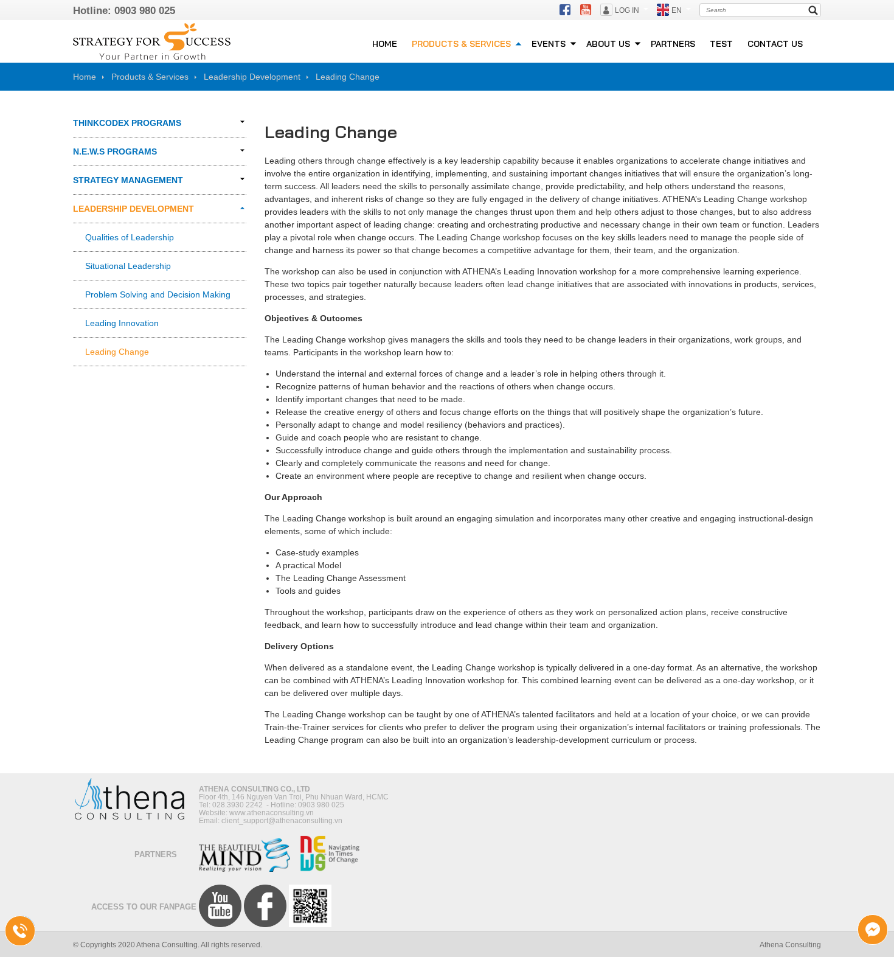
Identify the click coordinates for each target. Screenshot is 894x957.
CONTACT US (775, 43)
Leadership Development (252, 77)
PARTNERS (673, 43)
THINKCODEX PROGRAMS (127, 123)
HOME (384, 43)
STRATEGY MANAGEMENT (128, 180)
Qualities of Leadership (129, 237)
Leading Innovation (122, 323)
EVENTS (549, 43)
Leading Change (347, 77)
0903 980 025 (144, 10)
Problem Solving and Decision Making (157, 294)
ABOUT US (608, 43)
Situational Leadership (128, 266)
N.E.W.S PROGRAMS (115, 151)
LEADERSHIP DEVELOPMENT (133, 209)
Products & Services (150, 77)
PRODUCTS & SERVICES (461, 43)
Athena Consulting (790, 944)
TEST (721, 43)
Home (84, 77)
